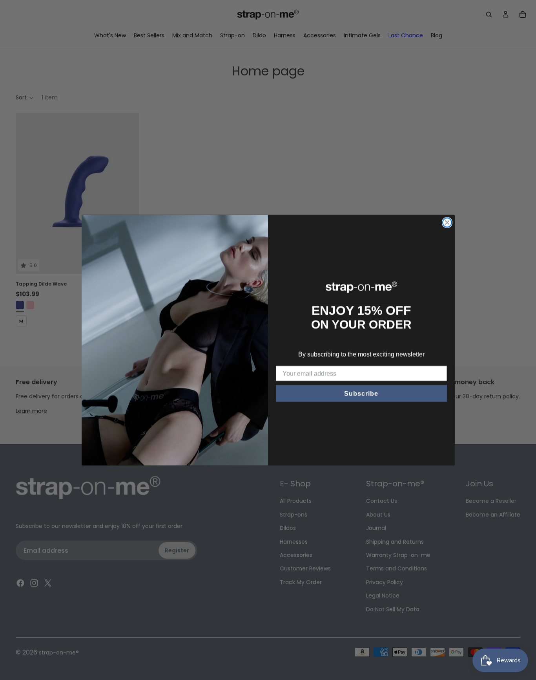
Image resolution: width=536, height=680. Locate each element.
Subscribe (361, 393)
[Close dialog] (447, 222)
